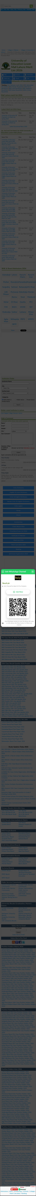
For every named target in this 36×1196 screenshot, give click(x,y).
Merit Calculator (15, 1193)
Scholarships (18, 1191)
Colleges (32, 1191)
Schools (25, 1191)
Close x (33, 1186)
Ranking (24, 1193)
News (11, 1191)
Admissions (4, 1191)
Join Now (19, 592)
